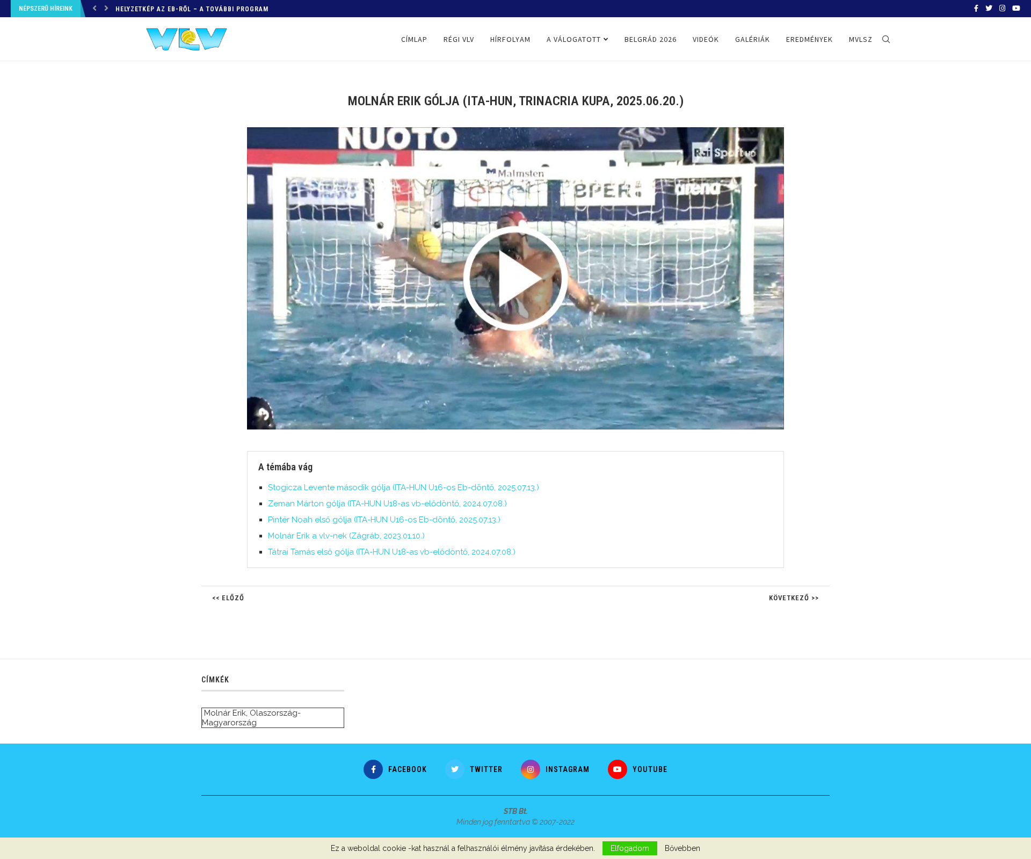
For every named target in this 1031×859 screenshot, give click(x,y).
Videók (706, 39)
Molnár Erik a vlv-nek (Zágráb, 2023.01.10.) (346, 536)
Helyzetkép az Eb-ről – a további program (191, 9)
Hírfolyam (510, 39)
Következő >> (794, 598)
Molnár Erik (225, 713)
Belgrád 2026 (651, 39)
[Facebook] (976, 8)
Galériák (752, 39)
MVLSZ (861, 39)
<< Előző (228, 598)
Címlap (414, 39)
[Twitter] (988, 8)
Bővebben (682, 848)
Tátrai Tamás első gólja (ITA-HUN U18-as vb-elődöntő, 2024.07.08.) (392, 552)
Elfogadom (630, 848)
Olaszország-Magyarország (251, 717)
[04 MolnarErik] (521, 131)
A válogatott (574, 39)
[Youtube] (1016, 8)
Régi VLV (459, 39)
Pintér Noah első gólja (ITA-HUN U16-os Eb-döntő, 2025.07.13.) (384, 520)
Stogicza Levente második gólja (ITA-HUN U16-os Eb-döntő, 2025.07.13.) (403, 487)
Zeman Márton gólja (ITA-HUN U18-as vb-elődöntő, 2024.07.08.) (387, 503)
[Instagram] (1002, 8)
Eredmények (809, 39)
